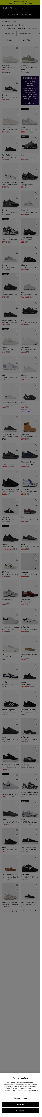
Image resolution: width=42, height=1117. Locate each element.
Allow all (20, 1104)
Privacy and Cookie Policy (28, 1090)
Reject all (20, 1111)
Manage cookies (20, 1098)
